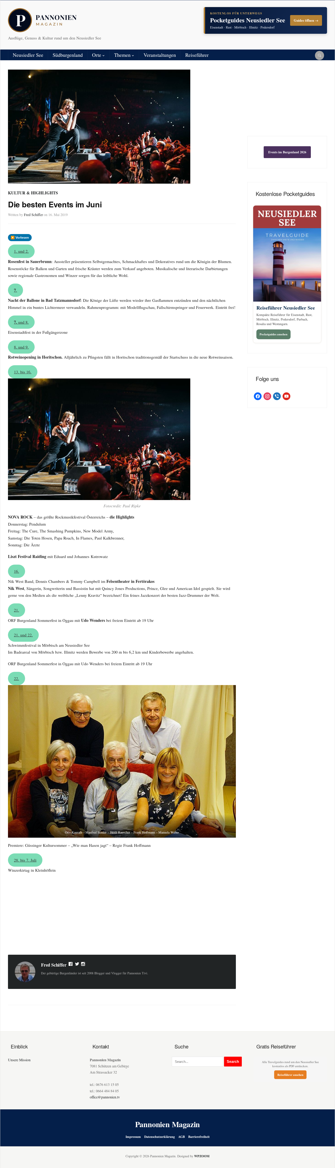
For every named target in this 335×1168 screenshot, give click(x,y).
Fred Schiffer (33, 214)
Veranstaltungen (160, 55)
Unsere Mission (19, 1059)
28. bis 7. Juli (25, 860)
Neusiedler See (28, 55)
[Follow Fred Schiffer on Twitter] (77, 965)
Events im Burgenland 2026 (287, 152)
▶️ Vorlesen (20, 237)
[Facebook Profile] (71, 965)
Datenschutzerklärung (159, 1136)
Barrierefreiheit (199, 1136)
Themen (122, 55)
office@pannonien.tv (105, 1097)
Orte (96, 55)
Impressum (133, 1136)
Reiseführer (197, 55)
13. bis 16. (22, 372)
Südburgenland (68, 55)
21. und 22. (23, 635)
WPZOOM (201, 1156)
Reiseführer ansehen (290, 1074)
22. (16, 678)
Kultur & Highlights (33, 193)
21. (16, 610)
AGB (181, 1136)
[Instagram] (83, 965)
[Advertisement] (122, 915)
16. (16, 571)
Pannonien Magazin (167, 1124)
